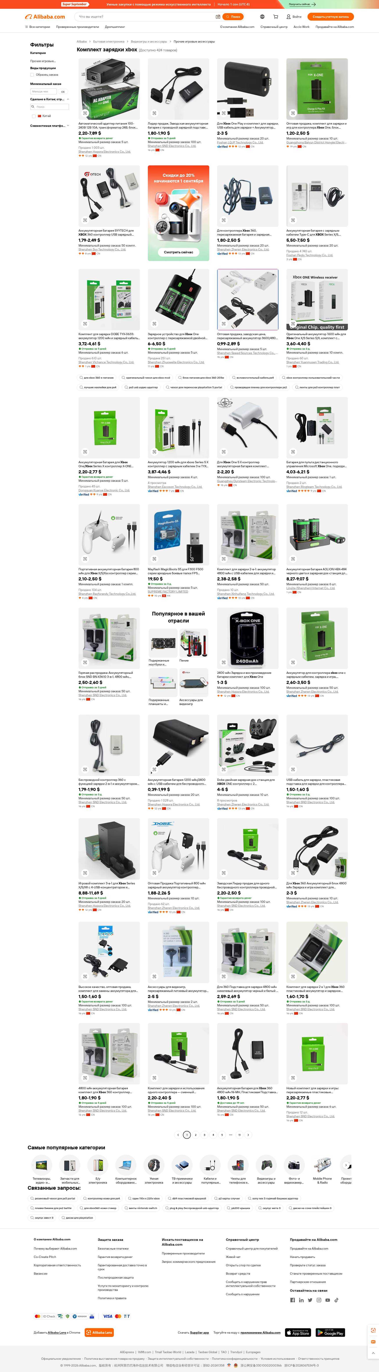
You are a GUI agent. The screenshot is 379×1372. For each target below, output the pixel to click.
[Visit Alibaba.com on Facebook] (292, 1300)
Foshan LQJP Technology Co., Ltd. (240, 142)
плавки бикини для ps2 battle (53, 1208)
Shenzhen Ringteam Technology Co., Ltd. (314, 486)
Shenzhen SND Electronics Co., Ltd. (172, 146)
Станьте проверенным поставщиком (316, 1273)
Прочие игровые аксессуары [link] (194, 41)
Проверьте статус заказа (307, 1265)
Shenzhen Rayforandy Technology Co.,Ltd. (107, 594)
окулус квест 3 (44, 1217)
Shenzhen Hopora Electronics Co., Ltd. (105, 151)
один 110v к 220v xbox (146, 1198)
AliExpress (127, 1352)
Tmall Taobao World (168, 1352)
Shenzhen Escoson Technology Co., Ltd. (175, 486)
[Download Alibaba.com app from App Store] (298, 1332)
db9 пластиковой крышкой (189, 1198)
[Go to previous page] (178, 1135)
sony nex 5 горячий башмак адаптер (275, 1198)
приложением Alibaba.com (261, 1332)
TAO (224, 1352)
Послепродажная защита (116, 1277)
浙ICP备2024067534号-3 (301, 1365)
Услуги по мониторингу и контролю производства (123, 1288)
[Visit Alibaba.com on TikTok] (336, 1300)
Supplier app (199, 1332)
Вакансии (40, 1273)
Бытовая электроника (108, 41)
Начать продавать (302, 1257)
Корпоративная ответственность (57, 1265)
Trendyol (236, 1352)
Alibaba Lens (57, 1332)
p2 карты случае (229, 1198)
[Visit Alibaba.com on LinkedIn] (301, 1300)
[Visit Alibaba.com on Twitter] (310, 1300)
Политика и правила (112, 1298)
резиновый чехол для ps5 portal (55, 1198)
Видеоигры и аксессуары (149, 41)
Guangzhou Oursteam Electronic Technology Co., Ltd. (248, 481)
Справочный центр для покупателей (252, 1248)
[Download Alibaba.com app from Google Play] (330, 1332)
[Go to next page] (248, 1135)
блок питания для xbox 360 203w (203, 377)
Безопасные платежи (113, 1248)
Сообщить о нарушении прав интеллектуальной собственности (250, 1284)
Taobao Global (207, 1352)
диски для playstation (79, 1217)
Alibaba (82, 41)
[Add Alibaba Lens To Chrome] (99, 1332)
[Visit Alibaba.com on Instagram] (319, 1300)
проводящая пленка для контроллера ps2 (261, 387)
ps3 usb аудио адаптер (143, 387)
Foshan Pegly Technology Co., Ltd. (309, 255)
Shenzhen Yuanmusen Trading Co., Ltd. (312, 362)
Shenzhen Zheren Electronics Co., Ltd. (243, 249)
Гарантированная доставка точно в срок (122, 1267)
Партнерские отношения (308, 1282)
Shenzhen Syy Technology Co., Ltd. (102, 249)
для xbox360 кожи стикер (100, 1208)
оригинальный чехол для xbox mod (148, 377)
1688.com (144, 1352)
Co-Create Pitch (45, 1257)
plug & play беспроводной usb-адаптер (194, 1208)
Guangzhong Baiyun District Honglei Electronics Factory (317, 142)
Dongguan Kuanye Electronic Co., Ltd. (104, 490)
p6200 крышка (240, 1208)
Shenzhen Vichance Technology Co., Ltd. (106, 362)
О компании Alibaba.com (52, 1239)
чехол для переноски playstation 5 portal (196, 387)
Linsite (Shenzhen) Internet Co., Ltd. (310, 588)
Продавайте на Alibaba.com (309, 1248)
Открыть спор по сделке (243, 1265)
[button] (218, 16)
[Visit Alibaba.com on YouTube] (327, 1300)
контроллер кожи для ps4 (104, 1198)
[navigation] (50, 589)
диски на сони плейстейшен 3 (312, 1208)
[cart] (276, 17)
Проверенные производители (183, 1253)
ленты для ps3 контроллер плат (320, 387)
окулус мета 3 (272, 1208)
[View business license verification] (229, 1365)
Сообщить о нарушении (242, 1294)
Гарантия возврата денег (115, 1257)
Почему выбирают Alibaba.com (55, 1248)
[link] (373, 1330)
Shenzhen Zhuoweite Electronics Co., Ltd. (176, 362)
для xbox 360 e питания (98, 377)
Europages (253, 1352)
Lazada (189, 1352)
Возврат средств (238, 1273)
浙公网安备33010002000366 (261, 1365)
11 (239, 1134)
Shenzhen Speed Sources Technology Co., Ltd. (248, 353)
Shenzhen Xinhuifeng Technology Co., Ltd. (245, 594)
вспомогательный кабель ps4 (255, 377)
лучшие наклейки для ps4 (100, 387)
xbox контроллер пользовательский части (313, 377)
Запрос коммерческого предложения (188, 1261)
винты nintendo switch (143, 1208)
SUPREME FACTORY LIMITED (168, 591)
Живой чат (233, 1257)
